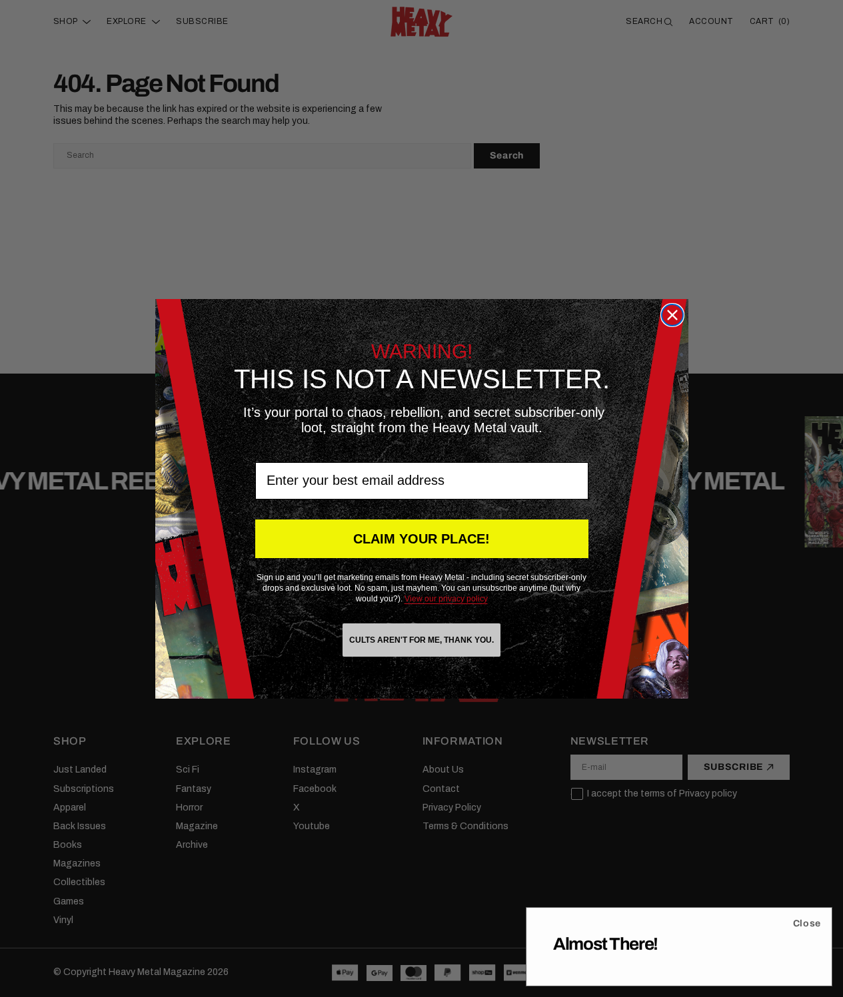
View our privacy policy (446, 598)
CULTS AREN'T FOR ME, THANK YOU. (421, 640)
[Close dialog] (672, 315)
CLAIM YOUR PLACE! (421, 538)
